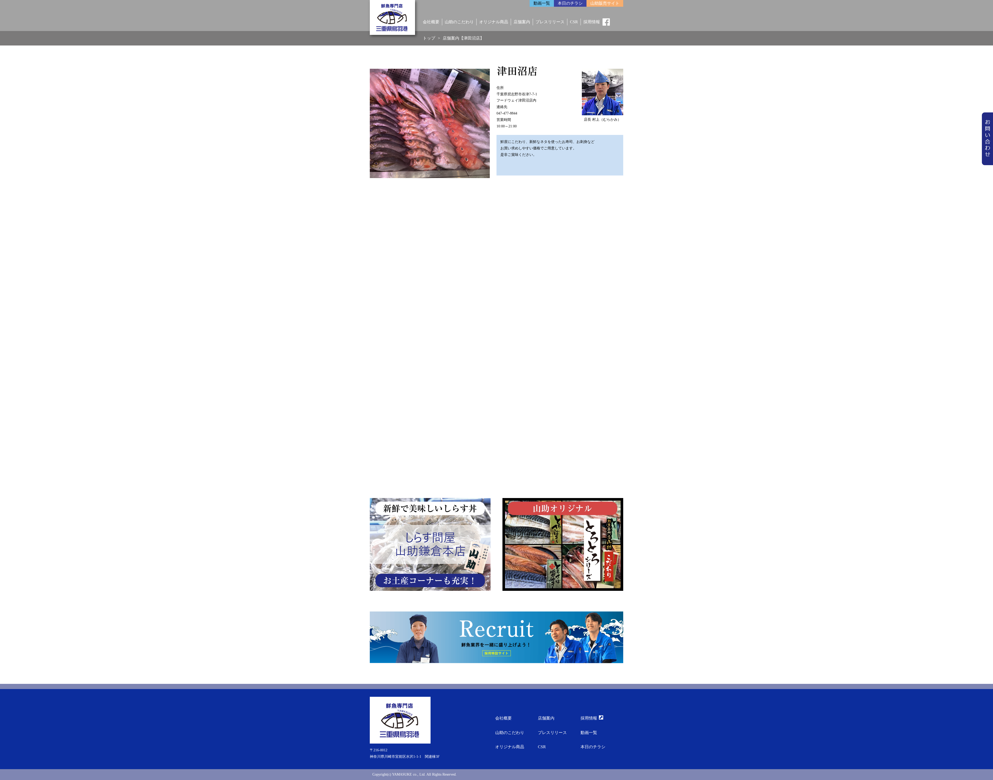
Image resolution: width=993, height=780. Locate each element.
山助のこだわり (459, 22)
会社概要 (431, 22)
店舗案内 (522, 22)
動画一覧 (589, 732)
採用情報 (591, 22)
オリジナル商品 (493, 22)
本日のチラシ (593, 747)
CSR (574, 22)
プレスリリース (550, 22)
